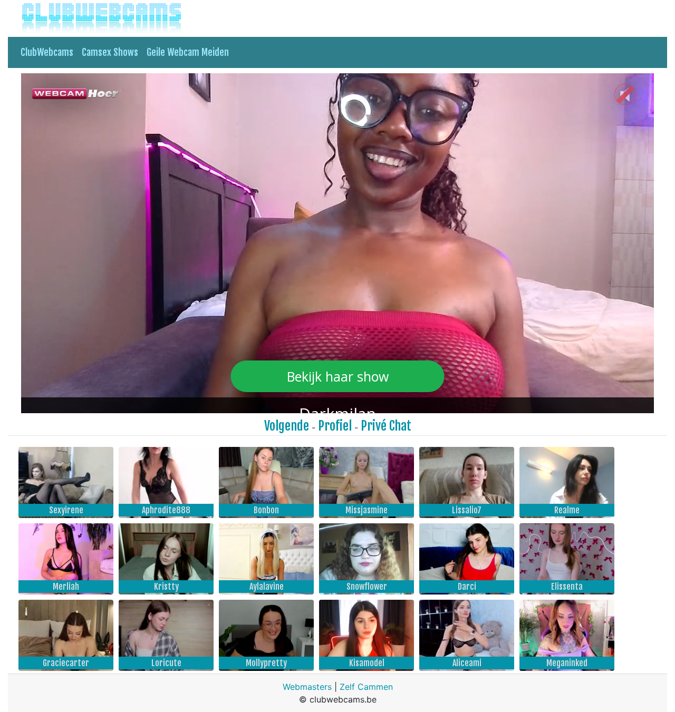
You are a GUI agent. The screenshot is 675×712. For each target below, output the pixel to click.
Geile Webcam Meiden (188, 52)
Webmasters (307, 686)
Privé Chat (386, 426)
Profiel (335, 426)
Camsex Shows (110, 52)
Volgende (286, 426)
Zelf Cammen (366, 686)
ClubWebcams (47, 52)
